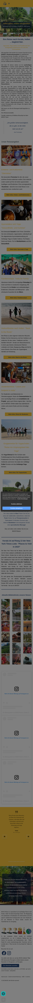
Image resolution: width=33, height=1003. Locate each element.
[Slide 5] (12, 529)
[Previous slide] (5, 836)
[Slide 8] (16, 529)
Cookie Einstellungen (22, 499)
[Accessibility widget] (3, 993)
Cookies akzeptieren (16, 508)
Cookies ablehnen (16, 504)
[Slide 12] (22, 529)
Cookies (28, 976)
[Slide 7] (17, 861)
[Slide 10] (19, 529)
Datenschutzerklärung (15, 976)
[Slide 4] (10, 529)
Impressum (4, 976)
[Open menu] (9, 3)
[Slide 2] (10, 861)
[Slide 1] (6, 529)
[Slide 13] (23, 529)
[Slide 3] (9, 529)
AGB (23, 976)
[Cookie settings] (3, 999)
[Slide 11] (20, 529)
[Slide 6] (13, 529)
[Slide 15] (26, 529)
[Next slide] (28, 836)
